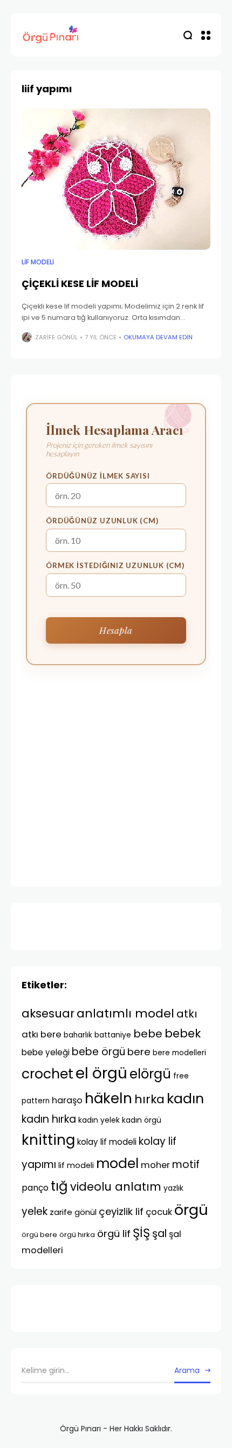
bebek (183, 1033)
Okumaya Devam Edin (158, 337)
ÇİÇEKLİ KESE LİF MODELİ (80, 283)
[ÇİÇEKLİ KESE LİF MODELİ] (116, 179)
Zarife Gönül (56, 337)
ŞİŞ (141, 1232)
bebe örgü (98, 1051)
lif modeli (76, 1165)
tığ (59, 1186)
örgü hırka (77, 1235)
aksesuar (48, 1013)
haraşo (67, 1100)
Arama (187, 1370)
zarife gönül (73, 1212)
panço (35, 1187)
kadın (185, 1098)
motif (186, 1164)
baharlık (78, 1035)
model (117, 1163)
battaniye (112, 1034)
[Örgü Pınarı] (51, 35)
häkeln (108, 1098)
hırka (149, 1099)
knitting (48, 1140)
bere (139, 1051)
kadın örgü (141, 1120)
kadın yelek (99, 1120)
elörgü (150, 1073)
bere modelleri (179, 1053)
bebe (147, 1033)
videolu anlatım (115, 1186)
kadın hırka (49, 1119)
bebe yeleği (46, 1052)
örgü (191, 1209)
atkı (186, 1013)
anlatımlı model (125, 1013)
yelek (34, 1211)
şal (159, 1233)
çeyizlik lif (121, 1211)
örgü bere (39, 1235)
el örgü (101, 1073)
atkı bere (42, 1034)
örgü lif (114, 1233)
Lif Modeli (38, 262)
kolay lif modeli (107, 1142)
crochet (47, 1073)
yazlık (173, 1188)
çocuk (159, 1211)
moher (155, 1165)
